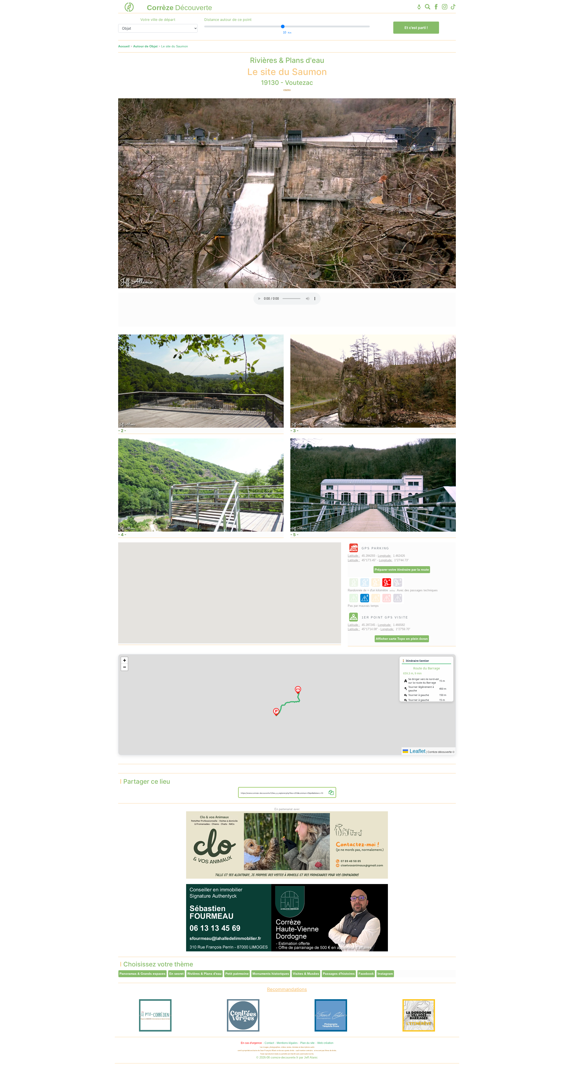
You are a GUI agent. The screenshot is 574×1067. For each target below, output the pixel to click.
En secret (176, 973)
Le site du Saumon (174, 46)
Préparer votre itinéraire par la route (402, 569)
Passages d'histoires (339, 973)
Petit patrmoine (237, 973)
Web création (325, 1043)
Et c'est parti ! (416, 27)
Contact (269, 1043)
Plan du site (307, 1043)
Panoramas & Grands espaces (142, 973)
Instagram (385, 973)
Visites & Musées (306, 973)
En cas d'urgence (251, 1043)
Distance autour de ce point (228, 19)
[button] (276, 712)
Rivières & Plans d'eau (204, 973)
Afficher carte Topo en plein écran (402, 638)
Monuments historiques (270, 973)
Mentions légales (287, 1043)
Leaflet (417, 751)
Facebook (366, 973)
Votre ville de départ (157, 19)
